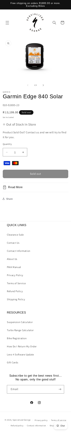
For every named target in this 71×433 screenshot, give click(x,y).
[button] (7, 23)
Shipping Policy (16, 299)
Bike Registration (17, 338)
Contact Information (18, 250)
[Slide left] (28, 85)
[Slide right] (43, 85)
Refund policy (17, 425)
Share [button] (9, 198)
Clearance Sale (15, 234)
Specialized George (22, 420)
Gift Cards (12, 362)
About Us (12, 259)
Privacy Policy (15, 275)
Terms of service (58, 420)
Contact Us (13, 242)
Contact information (36, 425)
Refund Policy (15, 291)
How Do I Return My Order (22, 346)
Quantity (7, 144)
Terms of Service (16, 283)
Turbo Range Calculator (20, 330)
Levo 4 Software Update (20, 354)
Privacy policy (41, 420)
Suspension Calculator (20, 322)
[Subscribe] (60, 389)
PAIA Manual (14, 267)
